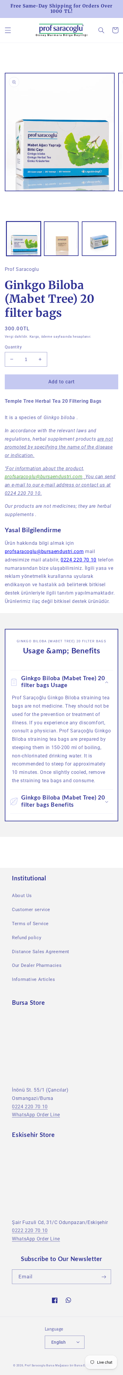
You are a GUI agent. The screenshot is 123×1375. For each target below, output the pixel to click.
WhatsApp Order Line (36, 1115)
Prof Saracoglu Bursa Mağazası (47, 1365)
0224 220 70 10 (78, 560)
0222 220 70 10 (30, 1230)
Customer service (31, 909)
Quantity (13, 347)
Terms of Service (30, 923)
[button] (8, 30)
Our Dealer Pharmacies (36, 965)
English (58, 1342)
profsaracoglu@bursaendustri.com (44, 476)
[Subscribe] (104, 1276)
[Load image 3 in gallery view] (99, 238)
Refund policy (26, 937)
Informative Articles (33, 979)
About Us (22, 895)
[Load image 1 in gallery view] (23, 238)
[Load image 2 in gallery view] (61, 238)
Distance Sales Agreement (40, 951)
